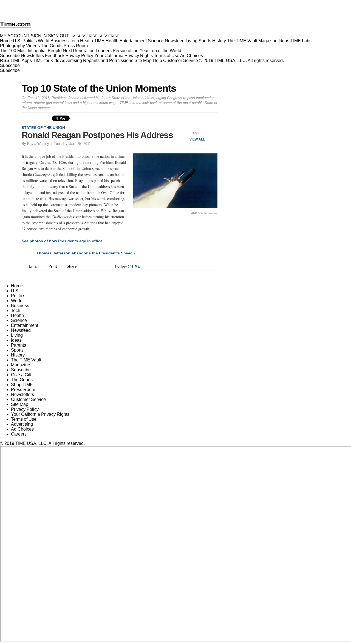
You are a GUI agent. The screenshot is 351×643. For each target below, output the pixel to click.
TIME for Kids (46, 60)
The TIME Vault (26, 360)
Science (19, 320)
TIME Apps (21, 60)
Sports (17, 350)
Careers (19, 434)
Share (72, 266)
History (18, 355)
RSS (4, 60)
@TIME (134, 266)
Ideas (16, 340)
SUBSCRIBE (87, 36)
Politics (18, 295)
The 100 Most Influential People (31, 50)
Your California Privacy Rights (123, 55)
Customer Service (180, 60)
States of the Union (43, 127)
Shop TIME (22, 384)
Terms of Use (166, 55)
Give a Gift (21, 374)
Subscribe (10, 55)
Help (157, 60)
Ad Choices (192, 55)
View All (197, 139)
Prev (182, 133)
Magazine (20, 365)
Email (34, 266)
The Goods (22, 379)
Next (211, 133)
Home (17, 285)
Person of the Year (131, 50)
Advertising (71, 60)
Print (53, 266)
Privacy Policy (79, 55)
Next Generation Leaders (87, 50)
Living (17, 335)
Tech (15, 310)
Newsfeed (21, 330)
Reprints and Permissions (108, 60)
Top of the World (165, 50)
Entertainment (24, 325)
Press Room (23, 389)
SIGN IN (39, 35)
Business (20, 305)
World (16, 300)
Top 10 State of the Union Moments (99, 88)
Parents (18, 345)
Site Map (143, 60)
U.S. (15, 290)
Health (17, 315)
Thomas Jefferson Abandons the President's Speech (85, 253)
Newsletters (32, 55)
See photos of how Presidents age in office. (63, 241)
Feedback (54, 55)
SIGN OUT (58, 35)
